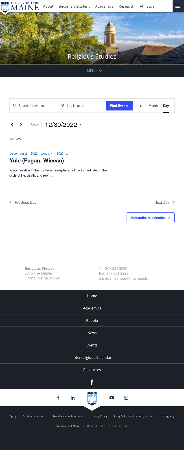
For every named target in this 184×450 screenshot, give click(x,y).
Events (92, 345)
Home (92, 295)
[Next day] (21, 124)
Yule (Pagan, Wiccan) (36, 160)
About (48, 6)
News (92, 332)
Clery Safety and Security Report (134, 416)
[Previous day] (12, 124)
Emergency (167, 416)
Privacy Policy (99, 416)
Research (126, 6)
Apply (13, 416)
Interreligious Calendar (92, 357)
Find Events (119, 105)
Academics (104, 6)
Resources (92, 369)
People (92, 320)
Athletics (147, 6)
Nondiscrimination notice (68, 416)
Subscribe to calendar (148, 217)
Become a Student (74, 6)
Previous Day (25, 202)
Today (34, 124)
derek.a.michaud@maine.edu (123, 278)
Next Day (161, 202)
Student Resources (34, 416)
